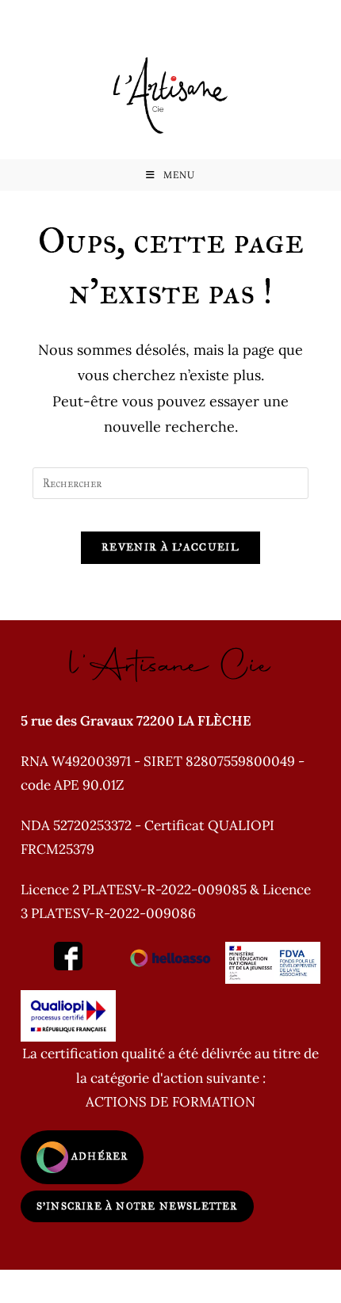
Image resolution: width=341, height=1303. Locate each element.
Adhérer (98, 1156)
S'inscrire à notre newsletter (137, 1206)
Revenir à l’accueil (170, 547)
